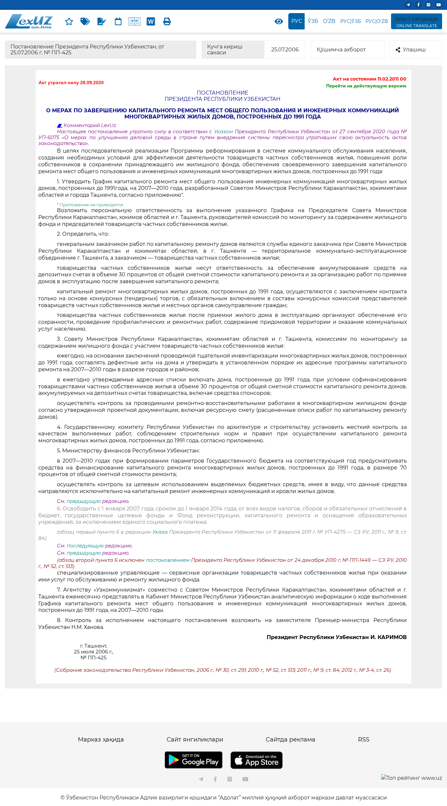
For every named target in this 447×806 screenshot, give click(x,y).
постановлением (168, 560)
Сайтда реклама (290, 739)
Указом (224, 132)
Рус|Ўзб (350, 21)
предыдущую (84, 501)
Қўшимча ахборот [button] (341, 49)
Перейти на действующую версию (366, 85)
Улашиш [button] (414, 49)
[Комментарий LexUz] (102, 21)
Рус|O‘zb (377, 21)
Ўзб (313, 21)
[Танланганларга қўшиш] (69, 21)
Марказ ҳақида (101, 739)
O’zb (329, 21)
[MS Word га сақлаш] (151, 21)
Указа (160, 532)
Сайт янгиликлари (195, 739)
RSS (363, 739)
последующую (85, 546)
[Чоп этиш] (167, 21)
